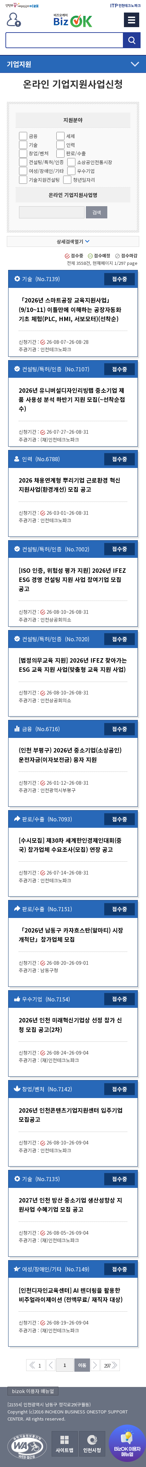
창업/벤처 (39, 153)
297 (107, 1365)
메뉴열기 (73, 64)
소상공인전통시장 (94, 162)
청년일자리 (84, 179)
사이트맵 (64, 1450)
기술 (33, 144)
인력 (70, 144)
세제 (70, 136)
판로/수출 (76, 153)
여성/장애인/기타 (46, 171)
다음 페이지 (95, 1365)
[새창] (21, 5)
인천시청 (92, 1450)
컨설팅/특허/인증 (46, 162)
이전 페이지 (50, 1365)
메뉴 (131, 20)
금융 (33, 136)
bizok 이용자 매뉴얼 (33, 1391)
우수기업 (86, 171)
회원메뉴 (14, 20)
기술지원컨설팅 (44, 179)
